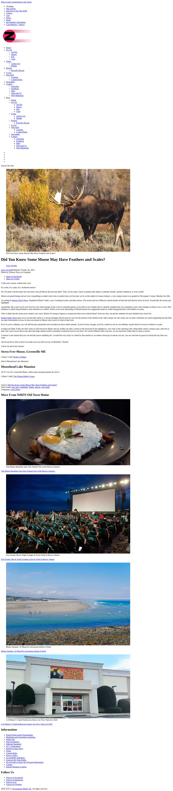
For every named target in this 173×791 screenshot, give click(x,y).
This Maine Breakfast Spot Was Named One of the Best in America (28, 471)
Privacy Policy (12, 755)
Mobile (14, 66)
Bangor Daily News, (20, 300)
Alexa (8, 18)
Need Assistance (12, 742)
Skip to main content (9, 2)
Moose (38, 387)
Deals (8, 20)
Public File (10, 739)
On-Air (9, 50)
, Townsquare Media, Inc (21, 789)
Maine (31, 387)
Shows (14, 54)
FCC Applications (13, 746)
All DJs (14, 52)
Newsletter (10, 82)
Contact (9, 84)
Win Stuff (10, 75)
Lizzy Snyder (6, 270)
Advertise (15, 86)
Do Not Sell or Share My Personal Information (24, 762)
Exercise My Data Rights (16, 760)
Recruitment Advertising (16, 22)
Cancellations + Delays (15, 25)
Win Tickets (11, 9)
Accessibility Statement (15, 758)
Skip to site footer (24, 2)
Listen (8, 61)
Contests (14, 77)
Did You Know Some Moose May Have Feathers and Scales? (32, 385)
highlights (24, 387)
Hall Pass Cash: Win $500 (16, 11)
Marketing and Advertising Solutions (20, 737)
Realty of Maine (19, 357)
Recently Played (17, 70)
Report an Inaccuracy (14, 749)
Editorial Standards (13, 744)
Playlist (9, 68)
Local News (15, 389)
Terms (8, 751)
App (8, 15)
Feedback (15, 89)
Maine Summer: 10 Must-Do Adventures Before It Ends (23, 651)
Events (9, 73)
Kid (12, 57)
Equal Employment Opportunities (19, 735)
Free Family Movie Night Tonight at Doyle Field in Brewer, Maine (27, 559)
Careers (9, 13)
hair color (15, 387)
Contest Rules (16, 80)
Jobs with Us (16, 93)
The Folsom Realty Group (23, 376)
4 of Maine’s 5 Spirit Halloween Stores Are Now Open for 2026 (26, 724)
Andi (13, 59)
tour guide (46, 387)
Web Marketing (17, 95)
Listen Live (15, 64)
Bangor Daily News (9, 318)
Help (13, 91)
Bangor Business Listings (16, 767)
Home (8, 48)
